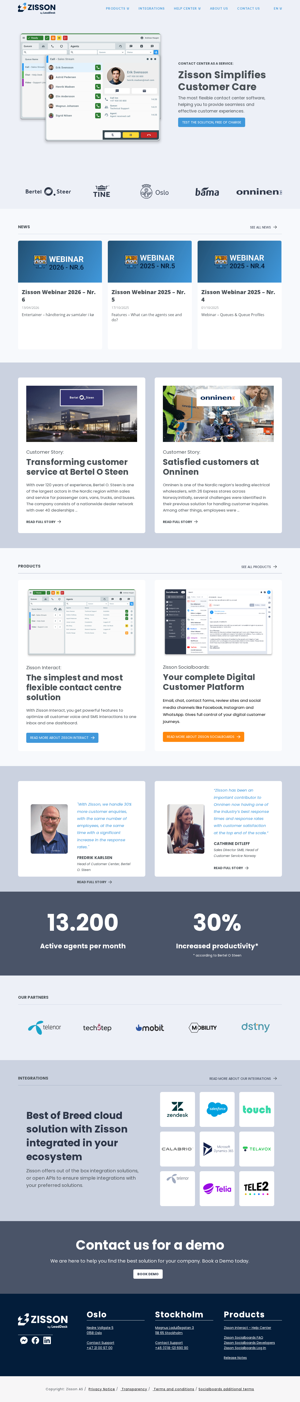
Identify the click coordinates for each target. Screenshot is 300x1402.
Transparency (133, 1389)
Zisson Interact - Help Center (247, 1327)
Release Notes (235, 1357)
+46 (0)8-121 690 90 (171, 1348)
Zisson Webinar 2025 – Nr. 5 (148, 295)
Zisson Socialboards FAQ (243, 1337)
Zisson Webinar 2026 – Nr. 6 (59, 295)
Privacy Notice (102, 1389)
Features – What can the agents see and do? (147, 317)
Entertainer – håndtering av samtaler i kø (58, 314)
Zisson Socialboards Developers (249, 1342)
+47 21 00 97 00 (99, 1348)
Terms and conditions (173, 1389)
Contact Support (100, 1342)
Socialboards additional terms (226, 1389)
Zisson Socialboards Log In (245, 1348)
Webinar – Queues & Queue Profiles (232, 314)
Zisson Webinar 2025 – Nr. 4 (238, 295)
